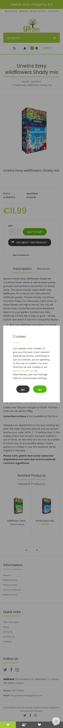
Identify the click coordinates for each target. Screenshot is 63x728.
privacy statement (23, 370)
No (23, 389)
